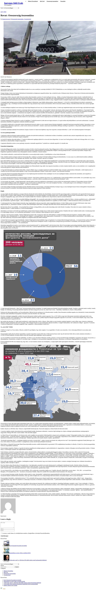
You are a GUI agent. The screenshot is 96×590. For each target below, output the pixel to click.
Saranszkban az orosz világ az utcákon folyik (14, 581)
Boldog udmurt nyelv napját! (10, 585)
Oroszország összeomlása (17, 19)
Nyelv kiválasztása (5, 8)
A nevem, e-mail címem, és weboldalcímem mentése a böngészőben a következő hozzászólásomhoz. (26, 533)
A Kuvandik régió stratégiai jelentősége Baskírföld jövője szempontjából (21, 584)
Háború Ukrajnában (8, 571)
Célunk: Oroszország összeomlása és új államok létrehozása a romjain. (30, 10)
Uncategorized (27, 19)
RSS (4, 588)
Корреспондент (6, 19)
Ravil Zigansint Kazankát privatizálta (12, 580)
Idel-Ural (6, 572)
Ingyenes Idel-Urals (13, 3)
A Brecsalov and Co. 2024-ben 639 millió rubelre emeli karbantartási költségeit (22, 582)
